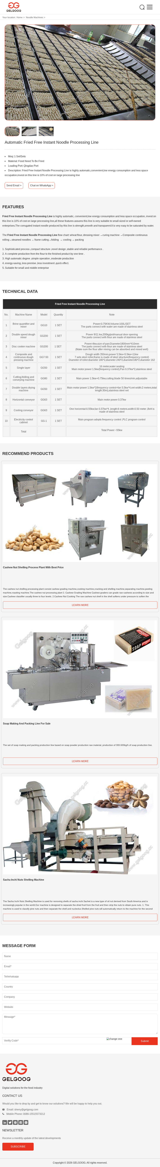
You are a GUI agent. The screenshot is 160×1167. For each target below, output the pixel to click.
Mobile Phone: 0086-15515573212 (25, 1114)
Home (19, 17)
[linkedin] (5, 1124)
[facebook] (21, 1124)
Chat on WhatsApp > (41, 185)
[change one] (118, 1039)
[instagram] (15, 1124)
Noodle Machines (34, 17)
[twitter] (10, 1124)
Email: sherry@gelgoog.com (22, 1109)
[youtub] (26, 1124)
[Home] (21, 7)
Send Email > (13, 185)
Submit (145, 1041)
